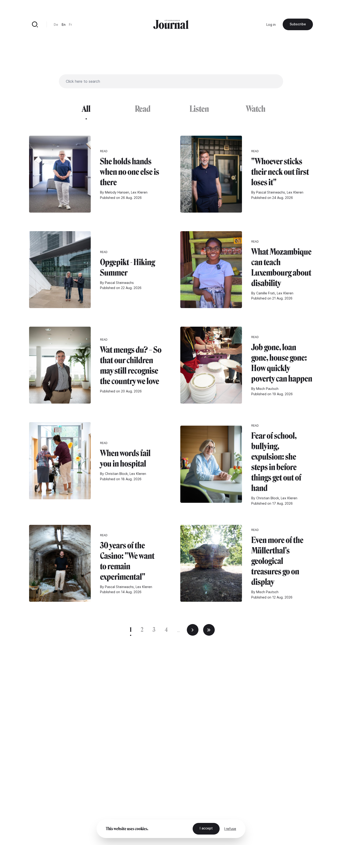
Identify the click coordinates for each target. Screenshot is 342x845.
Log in (271, 24)
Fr (70, 24)
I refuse (230, 829)
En (63, 24)
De (56, 24)
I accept (206, 828)
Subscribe (298, 24)
